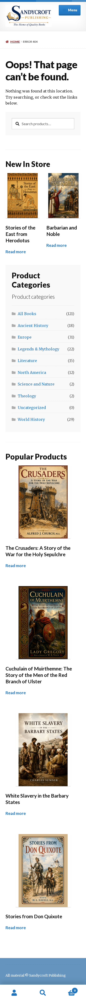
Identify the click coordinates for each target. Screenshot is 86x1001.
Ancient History (33, 325)
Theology (27, 396)
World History (31, 419)
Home (15, 41)
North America (32, 372)
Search (43, 993)
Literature (27, 360)
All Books (27, 313)
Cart (66, 988)
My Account (14, 993)
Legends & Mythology (38, 349)
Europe (25, 337)
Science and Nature (36, 384)
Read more (15, 251)
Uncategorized (32, 407)
